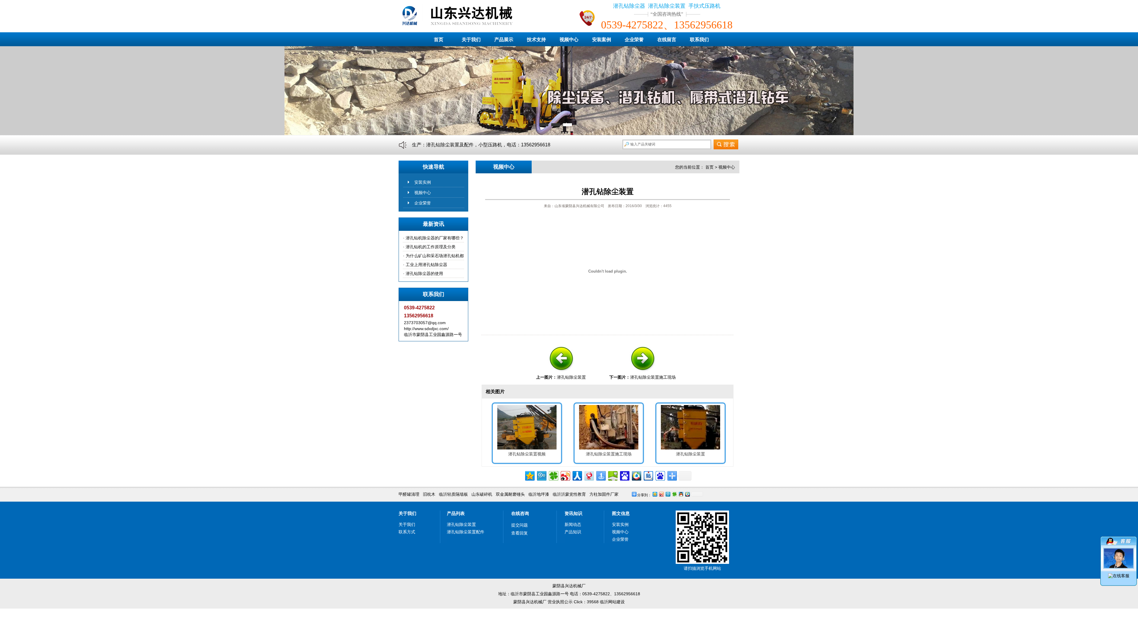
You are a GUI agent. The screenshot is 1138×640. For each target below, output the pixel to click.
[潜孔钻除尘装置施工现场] (642, 372)
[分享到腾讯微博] (541, 475)
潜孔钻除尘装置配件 (465, 531)
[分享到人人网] (576, 475)
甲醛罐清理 (409, 494)
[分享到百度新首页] (659, 475)
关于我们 (471, 39)
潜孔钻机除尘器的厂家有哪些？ (435, 238)
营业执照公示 (560, 601)
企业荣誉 (634, 39)
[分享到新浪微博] (565, 475)
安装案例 (601, 39)
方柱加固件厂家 (603, 494)
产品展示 (503, 39)
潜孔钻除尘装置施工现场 (653, 377)
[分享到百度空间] (612, 475)
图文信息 (621, 513)
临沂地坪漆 (538, 494)
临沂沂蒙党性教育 (569, 494)
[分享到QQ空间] (529, 475)
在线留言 (666, 39)
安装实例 (422, 182)
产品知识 (573, 531)
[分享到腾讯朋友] (553, 475)
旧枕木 (429, 494)
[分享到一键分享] (600, 475)
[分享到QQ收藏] (636, 475)
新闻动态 (573, 524)
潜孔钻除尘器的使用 (424, 273)
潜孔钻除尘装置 (571, 377)
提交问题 (519, 525)
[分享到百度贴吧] (647, 475)
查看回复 (519, 533)
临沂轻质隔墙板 (453, 494)
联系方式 (407, 531)
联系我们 (699, 39)
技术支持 (536, 39)
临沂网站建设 (612, 601)
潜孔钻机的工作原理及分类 (430, 246)
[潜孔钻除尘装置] (561, 372)
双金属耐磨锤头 (510, 494)
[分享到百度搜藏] (624, 475)
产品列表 (456, 513)
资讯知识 (573, 513)
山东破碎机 (481, 494)
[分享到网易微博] (588, 475)
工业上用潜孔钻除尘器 (426, 264)
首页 (438, 39)
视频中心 (569, 39)
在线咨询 (520, 513)
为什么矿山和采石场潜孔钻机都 (435, 255)
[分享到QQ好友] (680, 494)
